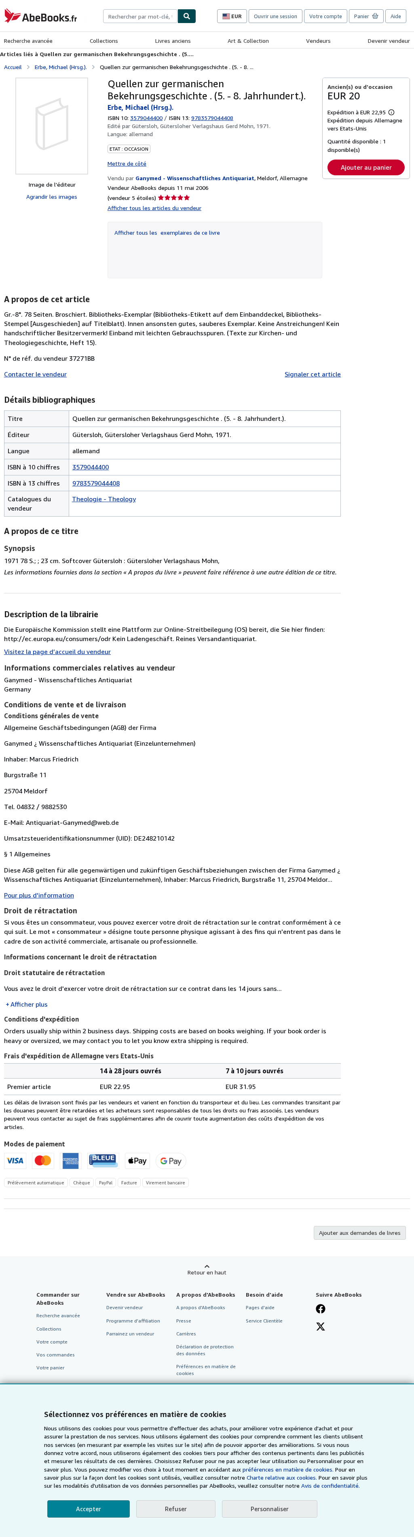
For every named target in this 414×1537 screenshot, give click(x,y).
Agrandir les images (51, 196)
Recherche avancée (28, 40)
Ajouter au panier (366, 167)
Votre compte (325, 16)
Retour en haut (207, 1272)
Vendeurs (318, 40)
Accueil (13, 66)
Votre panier (50, 1368)
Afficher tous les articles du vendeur (154, 207)
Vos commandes (55, 1355)
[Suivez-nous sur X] (320, 1327)
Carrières (186, 1334)
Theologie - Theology (104, 499)
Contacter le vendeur (35, 374)
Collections (104, 40)
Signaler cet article (313, 374)
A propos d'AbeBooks (200, 1307)
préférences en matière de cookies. (288, 1469)
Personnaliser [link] (270, 1508)
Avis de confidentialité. (330, 1485)
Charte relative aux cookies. (283, 1477)
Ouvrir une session (275, 16)
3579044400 (146, 117)
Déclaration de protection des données (205, 1350)
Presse (183, 1321)
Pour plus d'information (39, 895)
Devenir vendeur (389, 40)
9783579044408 (96, 483)
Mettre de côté (127, 163)
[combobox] (140, 16)
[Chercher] (187, 16)
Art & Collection (248, 40)
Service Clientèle (264, 1321)
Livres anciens (173, 40)
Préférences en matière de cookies (206, 1369)
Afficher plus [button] (29, 1004)
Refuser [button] (176, 1508)
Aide (396, 16)
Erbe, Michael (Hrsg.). (61, 66)
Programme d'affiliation (133, 1321)
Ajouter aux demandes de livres (360, 1232)
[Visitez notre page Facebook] (320, 1309)
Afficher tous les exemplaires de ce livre (167, 232)
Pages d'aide (260, 1307)
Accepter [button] (88, 1508)
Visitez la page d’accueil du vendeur (57, 652)
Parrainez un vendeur (130, 1334)
